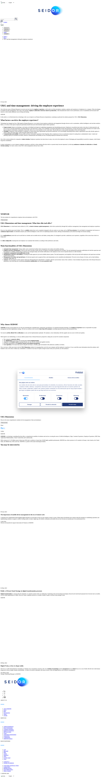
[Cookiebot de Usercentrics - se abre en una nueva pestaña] (76, 373)
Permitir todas (72, 404)
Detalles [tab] (51, 377)
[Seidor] (17, 682)
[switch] (42, 398)
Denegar (29, 404)
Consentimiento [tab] (28, 377)
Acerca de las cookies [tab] (73, 377)
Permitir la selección (51, 404)
